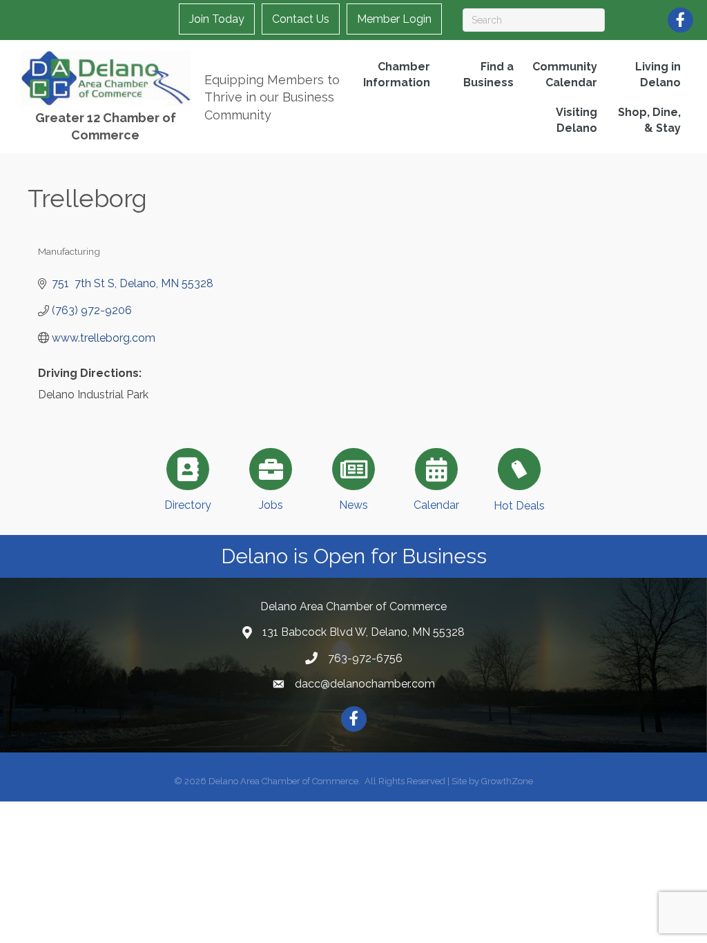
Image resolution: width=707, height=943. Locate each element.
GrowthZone (507, 781)
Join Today (216, 19)
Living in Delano (658, 74)
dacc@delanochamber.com (365, 683)
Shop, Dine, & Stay (649, 120)
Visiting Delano (576, 120)
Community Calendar (564, 74)
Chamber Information (396, 74)
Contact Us (300, 19)
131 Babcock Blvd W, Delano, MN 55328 (363, 632)
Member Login (394, 19)
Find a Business (488, 74)
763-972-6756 (365, 658)
